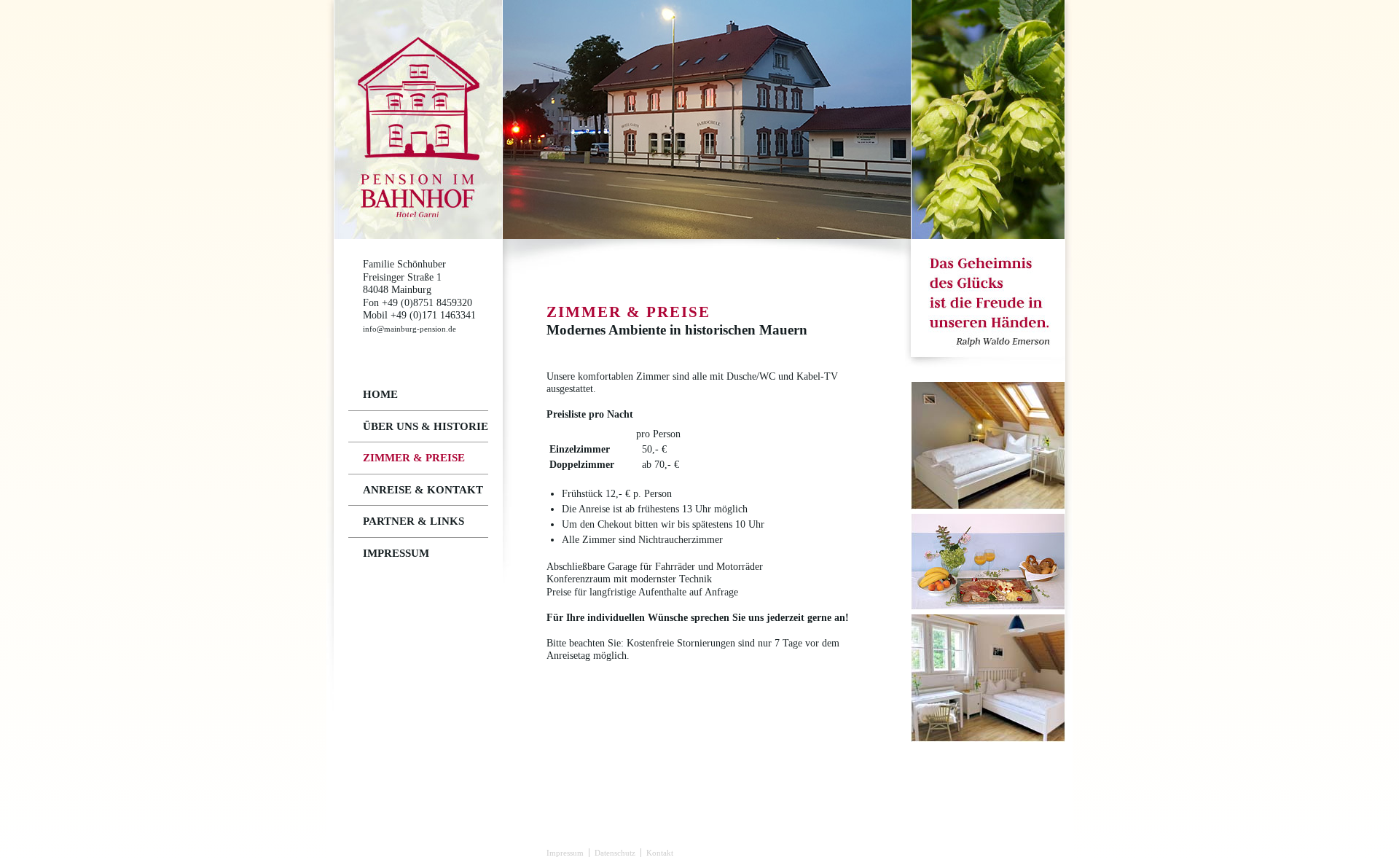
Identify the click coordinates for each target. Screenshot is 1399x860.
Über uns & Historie (425, 426)
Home (380, 394)
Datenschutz (615, 852)
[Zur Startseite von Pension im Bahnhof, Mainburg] (418, 235)
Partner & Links (413, 521)
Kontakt (659, 852)
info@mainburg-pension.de (409, 328)
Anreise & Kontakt (423, 490)
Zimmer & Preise (414, 458)
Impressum (396, 553)
